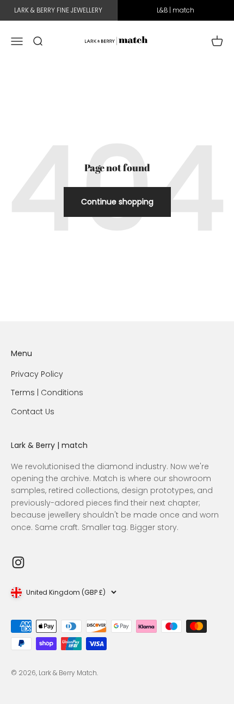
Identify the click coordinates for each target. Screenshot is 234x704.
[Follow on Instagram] (18, 562)
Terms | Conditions (47, 392)
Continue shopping (117, 201)
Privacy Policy (37, 374)
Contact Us (32, 411)
